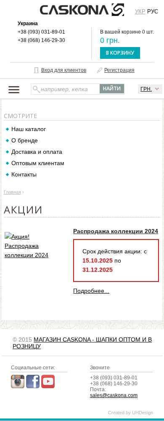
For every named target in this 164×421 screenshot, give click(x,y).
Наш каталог (28, 129)
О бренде (24, 140)
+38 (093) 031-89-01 (41, 32)
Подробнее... (91, 290)
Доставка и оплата (36, 151)
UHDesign (142, 412)
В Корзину (120, 52)
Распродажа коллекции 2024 (115, 231)
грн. (146, 89)
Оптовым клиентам (37, 163)
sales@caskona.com (114, 395)
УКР (140, 11)
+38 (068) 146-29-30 (41, 40)
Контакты (24, 174)
